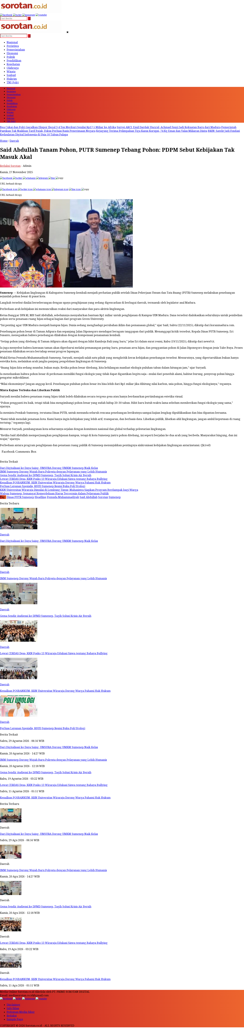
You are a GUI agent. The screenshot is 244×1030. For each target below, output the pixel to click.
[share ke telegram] (42, 178)
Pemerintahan (16, 49)
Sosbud (11, 75)
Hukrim (12, 79)
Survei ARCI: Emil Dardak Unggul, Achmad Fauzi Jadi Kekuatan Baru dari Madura (169, 127)
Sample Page (15, 1019)
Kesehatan (13, 64)
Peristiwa (13, 46)
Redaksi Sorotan (10, 166)
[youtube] (41, 14)
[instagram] (28, 14)
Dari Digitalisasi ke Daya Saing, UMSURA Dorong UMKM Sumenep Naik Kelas (49, 834)
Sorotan (103, 497)
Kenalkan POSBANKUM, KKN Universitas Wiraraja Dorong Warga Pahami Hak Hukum (55, 979)
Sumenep (115, 497)
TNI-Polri (13, 82)
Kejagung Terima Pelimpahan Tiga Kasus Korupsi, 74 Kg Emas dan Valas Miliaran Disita (151, 131)
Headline (40, 497)
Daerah (14, 141)
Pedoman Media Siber (21, 1012)
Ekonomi (12, 53)
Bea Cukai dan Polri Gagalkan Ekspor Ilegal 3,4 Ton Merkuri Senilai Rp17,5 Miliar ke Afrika (58, 127)
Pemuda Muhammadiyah (63, 497)
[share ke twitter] (18, 178)
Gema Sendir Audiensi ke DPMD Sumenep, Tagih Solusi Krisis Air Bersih (45, 906)
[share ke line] (52, 178)
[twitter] (17, 14)
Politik (11, 57)
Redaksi (12, 1015)
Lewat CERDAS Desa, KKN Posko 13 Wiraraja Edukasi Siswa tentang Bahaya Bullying (54, 943)
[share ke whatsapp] (29, 178)
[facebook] (6, 14)
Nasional (12, 42)
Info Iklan (13, 1008)
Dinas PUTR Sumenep (20, 497)
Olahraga (13, 68)
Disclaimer (13, 1004)
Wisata (11, 71)
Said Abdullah (88, 497)
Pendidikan (14, 60)
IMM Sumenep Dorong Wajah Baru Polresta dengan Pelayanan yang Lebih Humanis (53, 870)
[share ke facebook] (6, 178)
